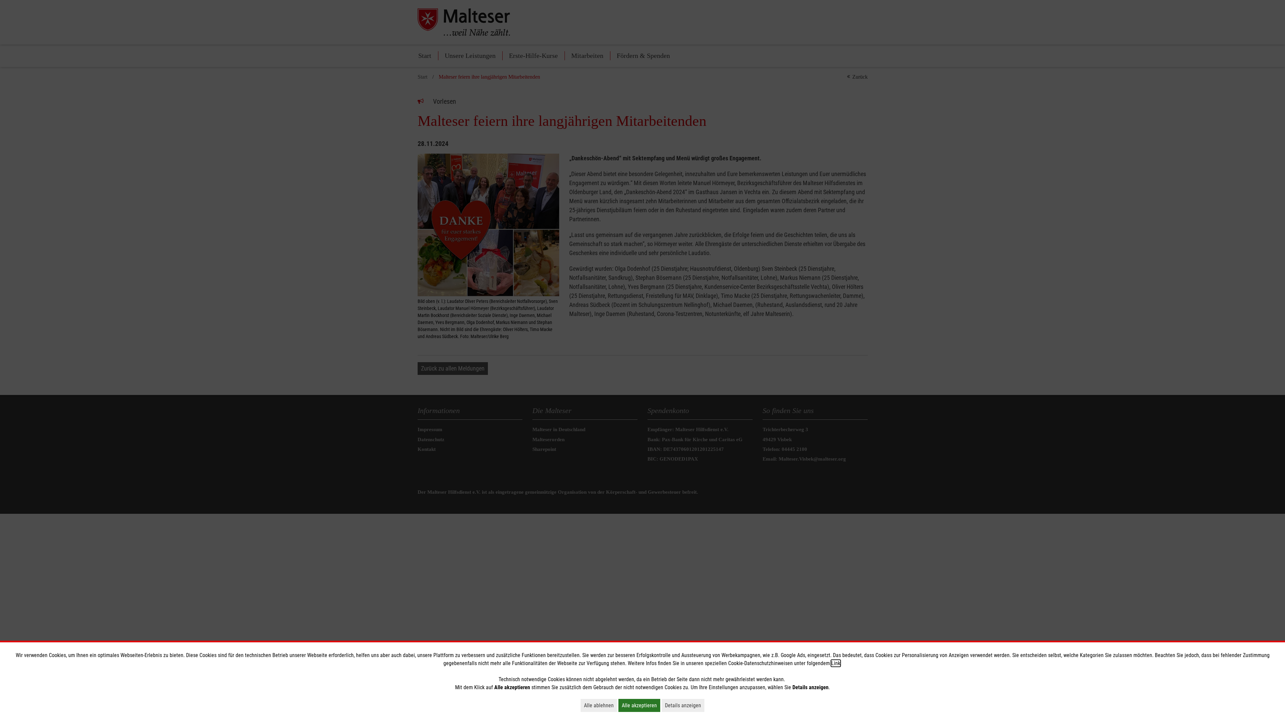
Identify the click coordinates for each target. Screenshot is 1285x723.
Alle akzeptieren (641, 705)
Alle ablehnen (600, 705)
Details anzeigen (684, 705)
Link (835, 663)
